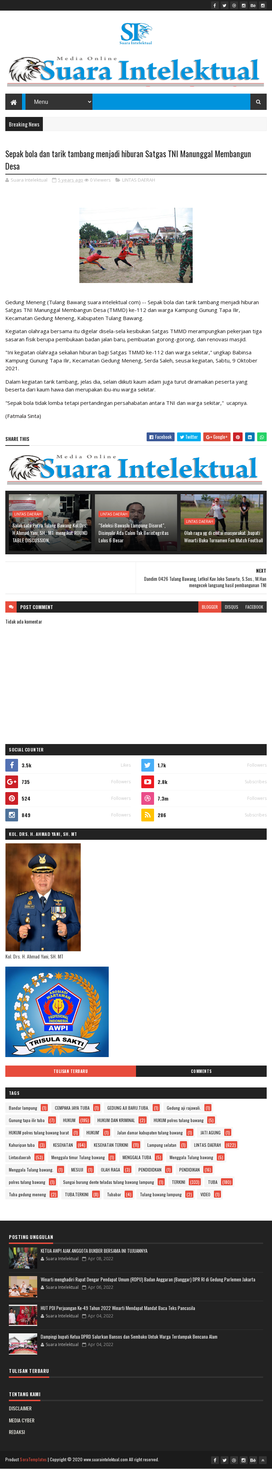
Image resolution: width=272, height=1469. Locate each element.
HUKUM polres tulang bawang (179, 1120)
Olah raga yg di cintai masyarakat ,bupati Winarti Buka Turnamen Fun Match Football (223, 536)
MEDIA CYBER (21, 1420)
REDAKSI (17, 1431)
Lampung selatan (161, 1145)
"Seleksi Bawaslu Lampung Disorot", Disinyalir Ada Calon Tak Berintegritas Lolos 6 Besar (133, 532)
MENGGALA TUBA (137, 1157)
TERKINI (178, 1182)
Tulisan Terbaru (70, 1071)
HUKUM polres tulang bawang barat (39, 1132)
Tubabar (114, 1194)
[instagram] (244, 5)
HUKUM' (93, 1132)
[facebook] (215, 5)
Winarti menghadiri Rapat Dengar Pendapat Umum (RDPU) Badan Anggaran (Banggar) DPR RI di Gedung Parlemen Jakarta (148, 1279)
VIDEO (205, 1194)
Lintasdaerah (20, 1157)
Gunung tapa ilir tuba (27, 1120)
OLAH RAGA (110, 1170)
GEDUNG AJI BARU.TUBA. (128, 1108)
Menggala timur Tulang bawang (78, 1157)
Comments (201, 1071)
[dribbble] (234, 5)
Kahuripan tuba (22, 1145)
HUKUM (69, 1120)
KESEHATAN (63, 1145)
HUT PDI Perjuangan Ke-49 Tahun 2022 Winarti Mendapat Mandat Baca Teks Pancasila (118, 1307)
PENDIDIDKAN (150, 1170)
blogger (210, 607)
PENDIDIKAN (189, 1170)
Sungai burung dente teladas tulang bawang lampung (108, 1182)
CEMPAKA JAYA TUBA (72, 1108)
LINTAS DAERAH (138, 180)
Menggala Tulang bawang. (31, 1170)
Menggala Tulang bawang (191, 1157)
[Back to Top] (263, 1460)
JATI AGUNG (210, 1132)
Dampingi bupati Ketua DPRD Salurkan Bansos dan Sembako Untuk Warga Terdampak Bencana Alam (129, 1336)
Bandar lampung (23, 1108)
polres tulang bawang (27, 1182)
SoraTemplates (33, 1459)
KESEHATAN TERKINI (111, 1145)
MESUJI (77, 1170)
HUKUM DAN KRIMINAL (116, 1120)
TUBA (212, 1182)
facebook (254, 607)
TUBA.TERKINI (77, 1194)
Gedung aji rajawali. (184, 1108)
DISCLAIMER (20, 1408)
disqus (231, 607)
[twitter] (224, 5)
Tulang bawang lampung (161, 1194)
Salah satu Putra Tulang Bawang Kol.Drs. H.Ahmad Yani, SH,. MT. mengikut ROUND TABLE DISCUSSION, (49, 532)
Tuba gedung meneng (27, 1194)
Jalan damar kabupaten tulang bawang (150, 1132)
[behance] (253, 5)
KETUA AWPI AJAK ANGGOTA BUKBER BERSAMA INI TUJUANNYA (94, 1250)
